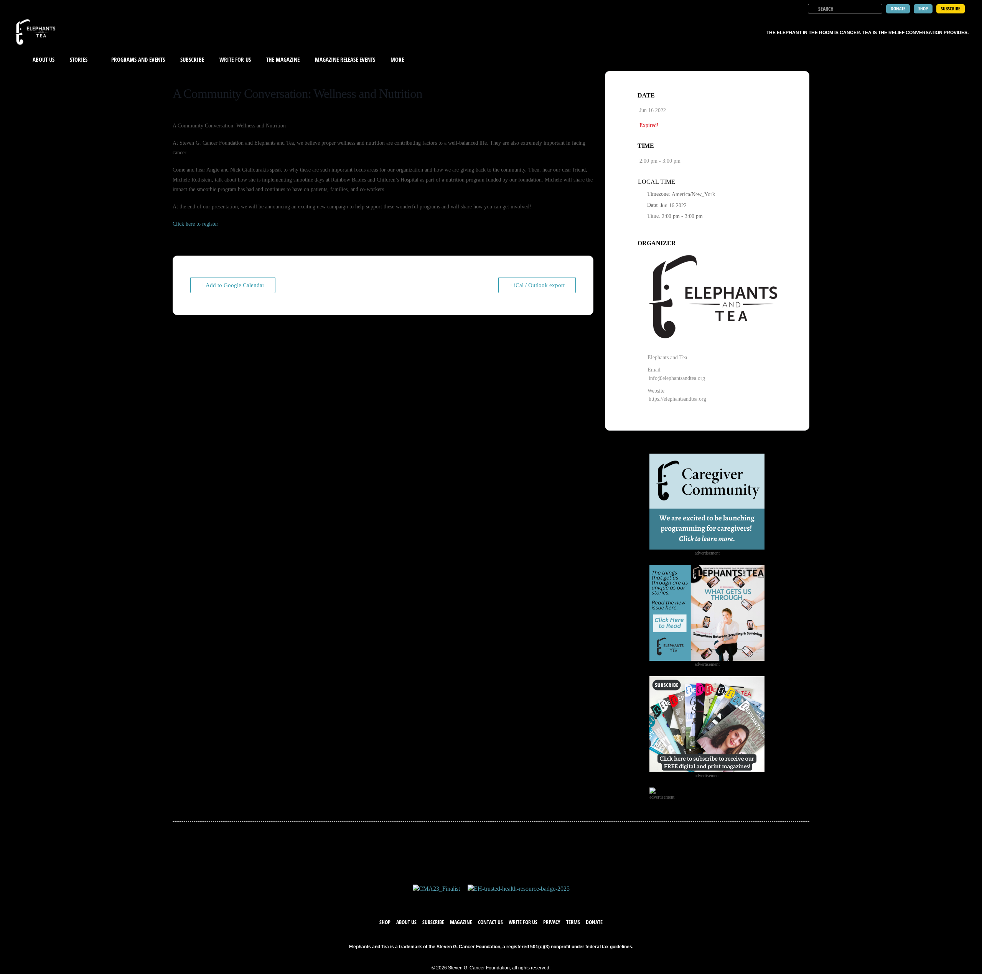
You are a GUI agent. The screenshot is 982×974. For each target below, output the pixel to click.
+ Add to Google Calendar (232, 285)
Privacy (551, 922)
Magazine (461, 922)
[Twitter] (483, 901)
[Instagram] (499, 901)
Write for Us (523, 922)
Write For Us (235, 59)
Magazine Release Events (345, 59)
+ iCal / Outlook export (537, 285)
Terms (573, 922)
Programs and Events (138, 59)
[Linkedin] (514, 901)
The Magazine (283, 59)
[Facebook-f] (468, 901)
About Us (43, 59)
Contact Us (490, 922)
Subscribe (192, 59)
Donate (594, 922)
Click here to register (195, 224)
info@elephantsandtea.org (677, 378)
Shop (384, 922)
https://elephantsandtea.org (677, 399)
